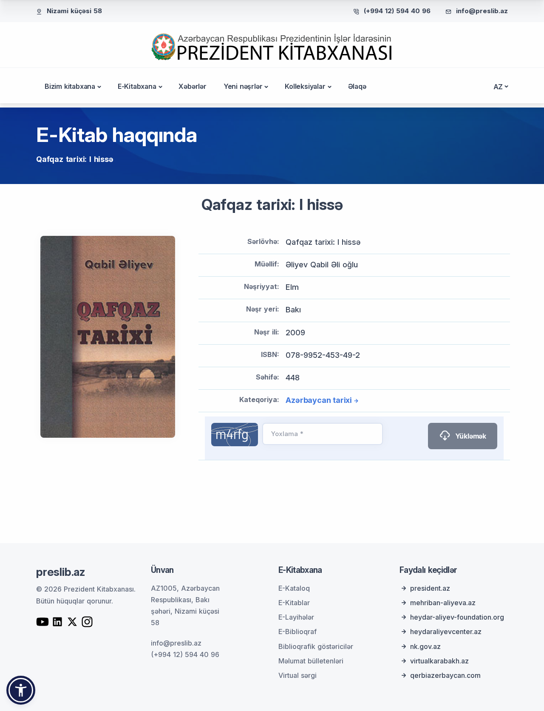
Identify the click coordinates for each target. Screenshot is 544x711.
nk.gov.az (425, 646)
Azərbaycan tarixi (319, 400)
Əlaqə (357, 86)
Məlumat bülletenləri (310, 661)
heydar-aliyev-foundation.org (457, 617)
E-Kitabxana (137, 86)
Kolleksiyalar (305, 86)
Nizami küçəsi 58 (74, 11)
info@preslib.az (482, 11)
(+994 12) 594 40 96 (397, 11)
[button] (20, 690)
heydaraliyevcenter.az (446, 631)
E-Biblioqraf (297, 631)
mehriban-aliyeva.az (443, 602)
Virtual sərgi (297, 675)
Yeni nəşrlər (243, 86)
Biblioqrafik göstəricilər (315, 646)
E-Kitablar (294, 602)
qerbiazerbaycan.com (445, 675)
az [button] (498, 86)
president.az (430, 588)
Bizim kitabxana (70, 86)
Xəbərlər (192, 86)
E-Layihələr (296, 617)
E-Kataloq (294, 588)
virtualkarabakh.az (439, 661)
